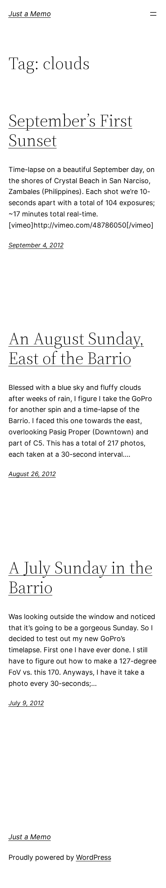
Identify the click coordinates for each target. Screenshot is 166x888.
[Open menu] (153, 14)
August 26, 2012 (32, 474)
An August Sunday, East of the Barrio (76, 348)
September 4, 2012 (36, 245)
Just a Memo (29, 14)
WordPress (93, 857)
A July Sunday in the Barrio (80, 577)
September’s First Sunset (70, 130)
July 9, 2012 (26, 703)
